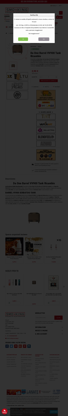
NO (44, 39)
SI (23, 39)
